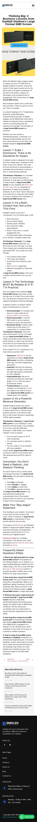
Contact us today (9, 538)
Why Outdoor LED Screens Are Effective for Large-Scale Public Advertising (16, 697)
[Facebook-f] (4, 745)
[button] (33, 5)
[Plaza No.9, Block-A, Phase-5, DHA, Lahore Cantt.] (4, 788)
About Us (5, 767)
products (15, 381)
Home (4, 758)
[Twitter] (10, 745)
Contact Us (6, 776)
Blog (4, 771)
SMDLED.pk (21, 355)
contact (29, 388)
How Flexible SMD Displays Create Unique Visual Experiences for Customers (17, 686)
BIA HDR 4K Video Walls (24, 543)
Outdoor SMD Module (13, 569)
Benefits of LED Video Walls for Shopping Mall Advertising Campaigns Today (18, 675)
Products (5, 762)
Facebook (14, 266)
